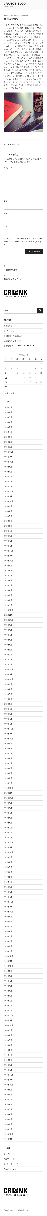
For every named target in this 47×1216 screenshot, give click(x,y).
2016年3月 (8, 941)
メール (7, 214)
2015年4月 (8, 996)
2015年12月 (8, 956)
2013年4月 (8, 1114)
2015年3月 (8, 1001)
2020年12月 (8, 669)
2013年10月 (8, 1085)
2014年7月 (8, 1040)
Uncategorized (13, 144)
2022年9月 (8, 566)
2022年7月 (8, 575)
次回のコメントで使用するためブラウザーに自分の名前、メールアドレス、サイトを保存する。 (23, 241)
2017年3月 (8, 887)
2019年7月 (8, 753)
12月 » (12, 393)
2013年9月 (8, 1090)
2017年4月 (8, 882)
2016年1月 (8, 951)
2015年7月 (8, 981)
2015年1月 (8, 1010)
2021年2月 (8, 659)
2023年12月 (8, 491)
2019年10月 (8, 739)
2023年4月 (8, 531)
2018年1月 (8, 837)
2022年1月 (8, 605)
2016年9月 (8, 917)
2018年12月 (8, 788)
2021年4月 (8, 650)
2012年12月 (8, 1134)
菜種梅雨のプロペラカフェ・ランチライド (21, 346)
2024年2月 (8, 481)
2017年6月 (8, 872)
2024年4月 (8, 472)
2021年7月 (8, 635)
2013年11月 (8, 1080)
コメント (8, 168)
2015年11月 (8, 961)
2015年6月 (8, 986)
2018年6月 (8, 818)
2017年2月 (8, 892)
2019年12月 (8, 729)
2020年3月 (8, 714)
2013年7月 (8, 1099)
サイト (6, 226)
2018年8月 (8, 808)
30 (6, 387)
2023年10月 (8, 501)
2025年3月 (8, 437)
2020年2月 (8, 719)
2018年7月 (8, 813)
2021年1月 (8, 664)
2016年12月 (8, 902)
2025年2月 (8, 442)
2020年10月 (8, 679)
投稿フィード (9, 1159)
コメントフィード (11, 1164)
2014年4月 (8, 1055)
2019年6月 (8, 758)
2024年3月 (8, 476)
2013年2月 (8, 1124)
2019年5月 (8, 763)
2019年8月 (8, 748)
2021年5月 (8, 645)
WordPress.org (10, 1169)
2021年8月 (8, 630)
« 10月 (6, 393)
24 (11, 382)
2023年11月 (8, 496)
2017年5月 (8, 877)
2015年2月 (8, 1006)
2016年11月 (8, 907)
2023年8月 (8, 511)
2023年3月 (8, 536)
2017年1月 (8, 897)
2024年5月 (8, 467)
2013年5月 (8, 1109)
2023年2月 (8, 541)
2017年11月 (8, 847)
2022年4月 (8, 590)
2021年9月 (8, 625)
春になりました (10, 326)
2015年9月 (8, 971)
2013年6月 (8, 1104)
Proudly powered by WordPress (16, 1210)
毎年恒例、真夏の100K (13, 336)
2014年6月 (8, 1045)
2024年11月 (8, 457)
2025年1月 (8, 447)
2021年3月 (8, 655)
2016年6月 (8, 931)
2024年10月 (8, 462)
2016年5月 (8, 936)
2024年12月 (8, 452)
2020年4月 (8, 709)
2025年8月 (8, 412)
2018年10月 (8, 798)
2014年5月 (8, 1050)
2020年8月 (8, 689)
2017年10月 (8, 852)
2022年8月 (8, 570)
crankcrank (23, 15)
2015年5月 (8, 991)
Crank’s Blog (15, 3)
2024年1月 (8, 486)
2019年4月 (8, 768)
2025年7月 (8, 417)
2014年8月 (8, 1035)
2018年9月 (8, 803)
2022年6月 (8, 580)
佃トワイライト (10, 331)
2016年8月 (8, 921)
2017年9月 (8, 857)
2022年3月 (8, 595)
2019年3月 (8, 773)
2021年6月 (8, 640)
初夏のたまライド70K (12, 341)
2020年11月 (8, 674)
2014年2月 (8, 1065)
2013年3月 (8, 1119)
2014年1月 (8, 1070)
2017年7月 (8, 867)
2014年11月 (8, 1020)
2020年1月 (8, 724)
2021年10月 (8, 620)
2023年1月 (8, 546)
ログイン (7, 1154)
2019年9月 (8, 744)
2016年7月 (8, 926)
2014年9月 (8, 1030)
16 (6, 378)
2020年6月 (8, 699)
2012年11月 (8, 1139)
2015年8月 (8, 976)
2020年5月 (8, 704)
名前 (6, 201)
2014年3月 (8, 1060)
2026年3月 (8, 407)
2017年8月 (8, 862)
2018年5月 (8, 823)
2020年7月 (8, 694)
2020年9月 (8, 684)
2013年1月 (8, 1129)
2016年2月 (8, 946)
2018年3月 (8, 828)
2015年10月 (8, 966)
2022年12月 (8, 551)
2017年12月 (8, 842)
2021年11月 (8, 615)
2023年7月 (8, 516)
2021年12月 (8, 610)
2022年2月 (8, 600)
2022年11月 (8, 556)
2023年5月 (8, 526)
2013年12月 (8, 1075)
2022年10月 (8, 561)
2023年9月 (8, 506)
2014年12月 (8, 1015)
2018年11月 (8, 793)
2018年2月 (8, 833)
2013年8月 (8, 1095)
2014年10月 (8, 1025)
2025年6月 (8, 422)
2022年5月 (8, 585)
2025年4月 (8, 432)
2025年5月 (8, 427)
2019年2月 (8, 778)
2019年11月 (8, 734)
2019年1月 (8, 783)
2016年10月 (8, 912)
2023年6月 (8, 521)
